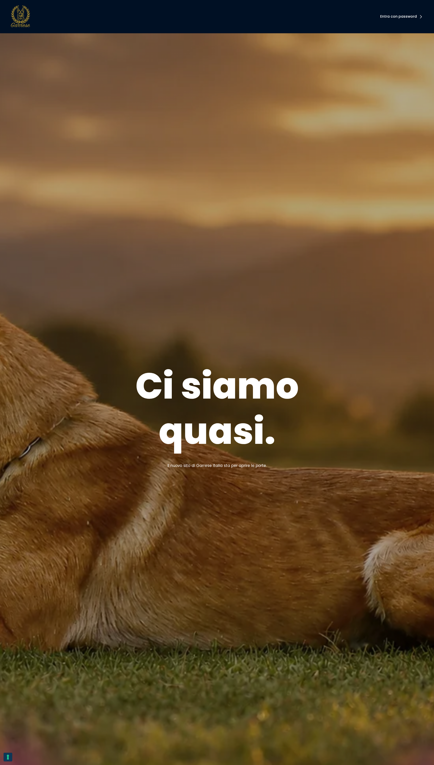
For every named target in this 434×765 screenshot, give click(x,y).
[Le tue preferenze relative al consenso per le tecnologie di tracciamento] (8, 757)
